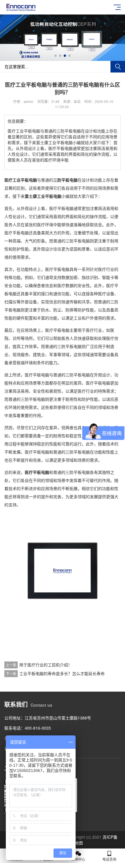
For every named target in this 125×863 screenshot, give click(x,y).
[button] (55, 56)
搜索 (117, 66)
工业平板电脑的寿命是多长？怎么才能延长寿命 (62, 673)
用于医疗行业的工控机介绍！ (45, 665)
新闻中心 (78, 859)
